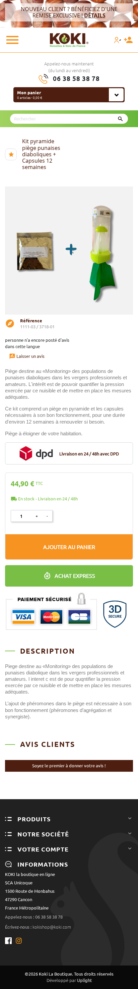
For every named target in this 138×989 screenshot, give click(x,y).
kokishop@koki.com (51, 927)
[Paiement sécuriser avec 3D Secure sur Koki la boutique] (69, 608)
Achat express (75, 576)
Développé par (69, 980)
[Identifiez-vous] (119, 40)
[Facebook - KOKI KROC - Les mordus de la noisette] (10, 940)
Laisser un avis (27, 356)
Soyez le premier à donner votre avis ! (69, 765)
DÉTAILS (95, 15)
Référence (31, 320)
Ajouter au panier (69, 547)
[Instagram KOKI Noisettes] (19, 940)
